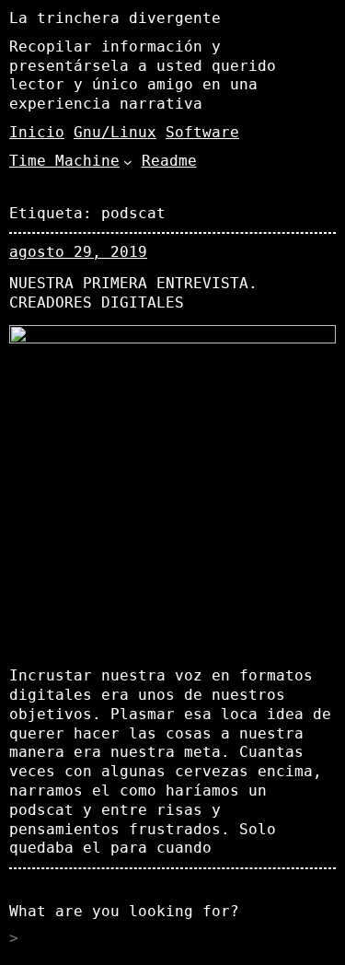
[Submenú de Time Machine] (127, 161)
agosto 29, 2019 (78, 252)
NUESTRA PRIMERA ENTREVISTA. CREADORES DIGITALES (133, 292)
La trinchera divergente (115, 18)
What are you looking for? (124, 911)
